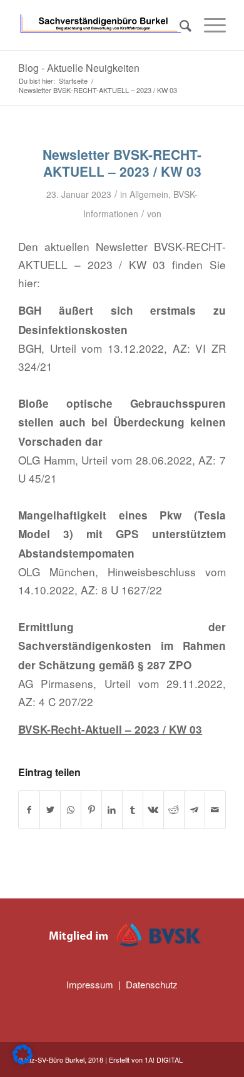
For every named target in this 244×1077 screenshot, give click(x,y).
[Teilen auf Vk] (153, 810)
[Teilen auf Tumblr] (133, 810)
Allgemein (149, 194)
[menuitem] (179, 25)
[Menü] (208, 25)
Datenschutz (152, 984)
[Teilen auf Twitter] (50, 810)
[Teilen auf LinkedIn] (112, 810)
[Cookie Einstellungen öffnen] (23, 1060)
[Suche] (179, 25)
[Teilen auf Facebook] (29, 810)
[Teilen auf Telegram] (195, 810)
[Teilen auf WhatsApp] (71, 810)
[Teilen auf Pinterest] (91, 810)
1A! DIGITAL (164, 1060)
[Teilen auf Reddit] (174, 810)
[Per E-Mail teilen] (215, 810)
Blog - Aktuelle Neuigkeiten (79, 68)
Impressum (89, 984)
